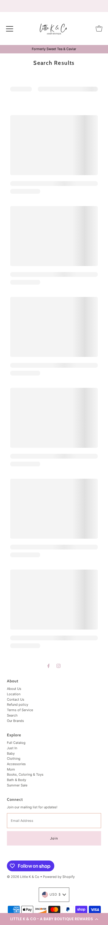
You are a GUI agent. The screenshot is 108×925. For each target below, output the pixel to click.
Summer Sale (17, 785)
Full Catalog (16, 743)
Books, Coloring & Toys (25, 774)
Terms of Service (20, 710)
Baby (11, 753)
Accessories (16, 764)
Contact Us (15, 699)
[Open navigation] (10, 28)
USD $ (55, 894)
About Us (14, 689)
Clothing (13, 758)
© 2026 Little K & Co (23, 877)
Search (12, 715)
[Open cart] (99, 28)
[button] (54, 919)
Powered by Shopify (59, 877)
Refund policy (17, 704)
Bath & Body (16, 780)
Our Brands (15, 721)
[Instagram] (58, 666)
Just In (12, 748)
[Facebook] (48, 666)
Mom (11, 769)
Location (13, 694)
